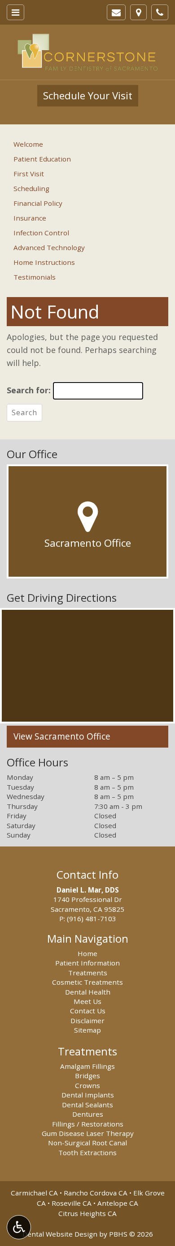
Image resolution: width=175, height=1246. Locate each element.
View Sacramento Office (61, 736)
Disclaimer (87, 1020)
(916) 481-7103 (91, 918)
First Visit (28, 173)
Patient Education (42, 158)
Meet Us (87, 1001)
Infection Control (41, 232)
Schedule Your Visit (87, 95)
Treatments (87, 972)
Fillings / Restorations (87, 1123)
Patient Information (87, 962)
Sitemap (87, 1029)
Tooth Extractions (87, 1152)
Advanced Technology (49, 247)
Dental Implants (87, 1094)
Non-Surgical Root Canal (87, 1142)
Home (87, 953)
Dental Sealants (87, 1104)
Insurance (29, 217)
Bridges (87, 1075)
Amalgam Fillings (87, 1066)
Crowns (87, 1085)
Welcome (28, 144)
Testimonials (34, 276)
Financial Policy (37, 203)
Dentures (87, 1114)
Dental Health (87, 991)
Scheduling (31, 188)
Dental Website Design (59, 1233)
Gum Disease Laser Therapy (88, 1133)
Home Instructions (44, 262)
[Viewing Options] (19, 1227)
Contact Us (87, 1010)
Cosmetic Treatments (87, 982)
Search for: (29, 390)
